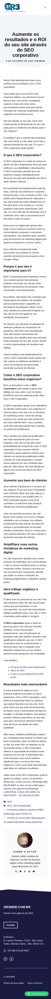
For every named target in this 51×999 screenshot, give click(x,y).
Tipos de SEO (17, 670)
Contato (10, 925)
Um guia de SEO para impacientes (28, 667)
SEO (6, 148)
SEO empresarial (22, 805)
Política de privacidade (14, 983)
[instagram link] (5, 959)
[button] (37, 993)
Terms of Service (34, 983)
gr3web (40, 61)
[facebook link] (11, 959)
